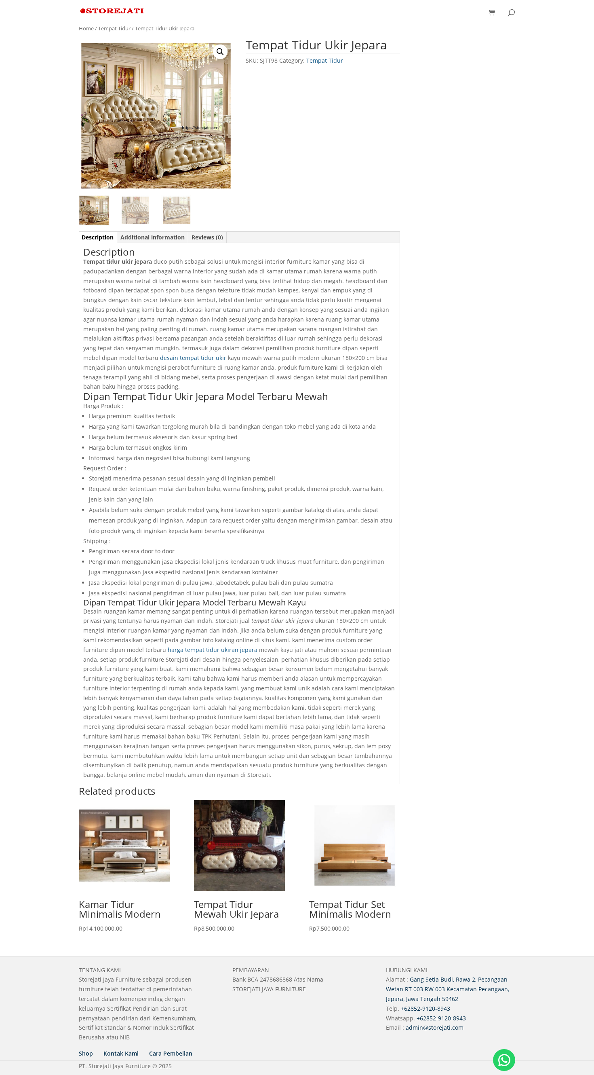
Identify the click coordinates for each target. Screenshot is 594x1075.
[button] (220, 51)
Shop (86, 1053)
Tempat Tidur (114, 28)
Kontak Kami (121, 1053)
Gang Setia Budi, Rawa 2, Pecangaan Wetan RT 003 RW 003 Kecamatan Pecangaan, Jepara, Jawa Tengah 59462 (447, 989)
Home (86, 28)
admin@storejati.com (434, 1027)
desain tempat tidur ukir (193, 358)
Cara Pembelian (170, 1053)
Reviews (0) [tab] (207, 237)
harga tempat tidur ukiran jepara (212, 650)
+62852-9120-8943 (425, 1008)
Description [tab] (98, 237)
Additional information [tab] (152, 237)
